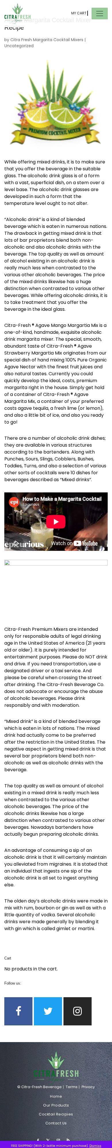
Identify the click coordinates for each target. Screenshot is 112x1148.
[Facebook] (18, 1011)
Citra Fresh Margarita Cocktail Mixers (46, 40)
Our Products (56, 1105)
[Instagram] (77, 1011)
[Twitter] (48, 1011)
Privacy (88, 1086)
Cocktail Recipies (56, 1114)
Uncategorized (19, 46)
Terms (72, 1086)
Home (56, 1096)
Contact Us (56, 1123)
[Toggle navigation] (100, 13)
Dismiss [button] (95, 1146)
